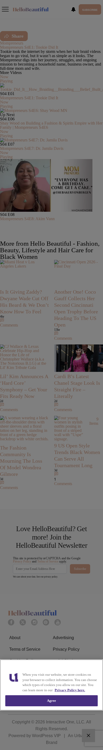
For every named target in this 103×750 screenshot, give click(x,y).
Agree (51, 701)
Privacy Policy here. (70, 690)
